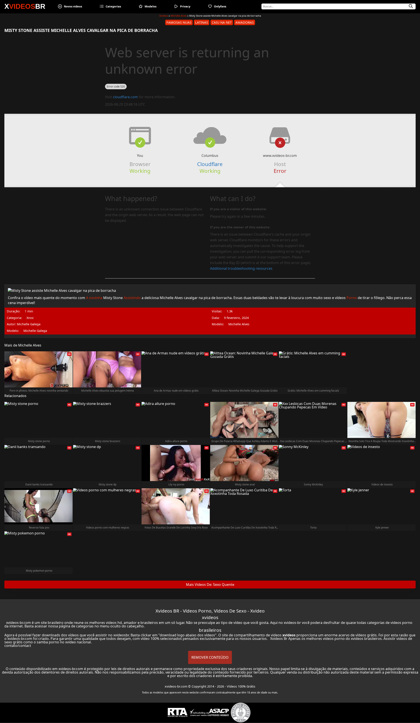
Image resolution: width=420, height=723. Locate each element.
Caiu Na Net (222, 22)
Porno (351, 297)
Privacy (185, 6)
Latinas (201, 22)
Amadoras (244, 22)
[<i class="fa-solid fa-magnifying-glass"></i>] (410, 6)
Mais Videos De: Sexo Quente (210, 584)
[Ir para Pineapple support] (240, 712)
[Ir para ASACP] (219, 712)
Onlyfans (220, 6)
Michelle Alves (179, 15)
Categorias (113, 6)
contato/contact (17, 645)
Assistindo (132, 297)
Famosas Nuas (178, 22)
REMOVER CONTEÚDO (210, 657)
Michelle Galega (35, 330)
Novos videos (73, 6)
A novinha (94, 297)
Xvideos (163, 15)
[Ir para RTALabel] (177, 712)
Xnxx (30, 317)
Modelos (150, 6)
